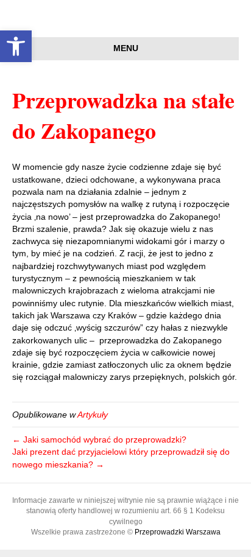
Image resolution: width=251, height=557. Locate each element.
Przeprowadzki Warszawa (178, 532)
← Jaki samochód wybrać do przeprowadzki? (99, 439)
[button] (16, 46)
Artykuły (92, 414)
